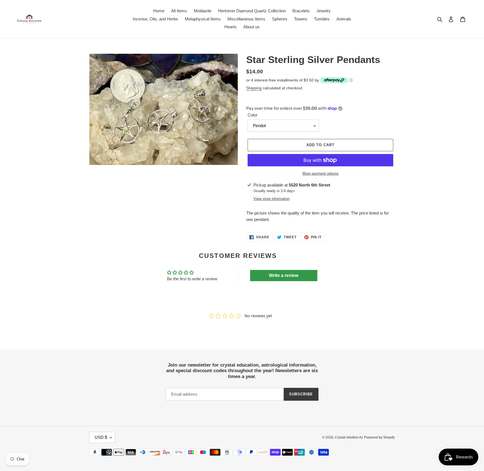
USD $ (101, 437)
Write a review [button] (283, 275)
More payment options (320, 173)
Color (252, 115)
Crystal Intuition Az (349, 437)
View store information (271, 199)
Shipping (254, 88)
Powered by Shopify (379, 437)
